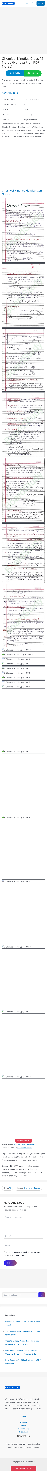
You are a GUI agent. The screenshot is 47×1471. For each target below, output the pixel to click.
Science (37, 1188)
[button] (33, 3)
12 (10, 1188)
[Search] (41, 1294)
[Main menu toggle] (26, 3)
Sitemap (23, 1425)
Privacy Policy (23, 1428)
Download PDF (23, 1141)
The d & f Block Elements (24, 1144)
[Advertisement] (23, 30)
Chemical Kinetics (24, 1148)
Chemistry (28, 1188)
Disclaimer (23, 1432)
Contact (23, 1422)
